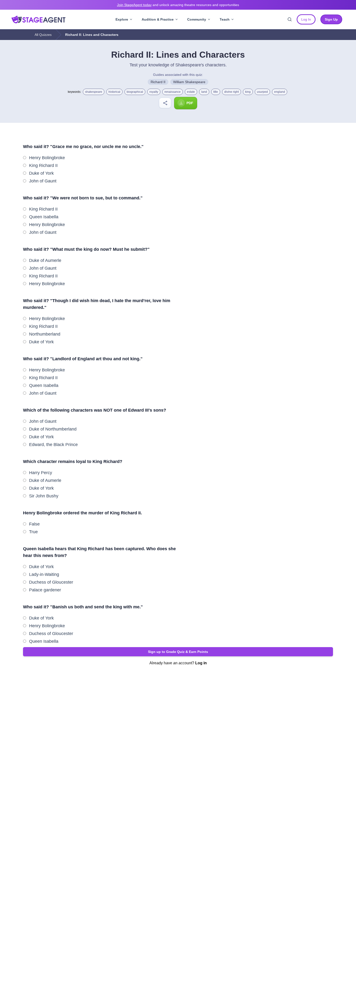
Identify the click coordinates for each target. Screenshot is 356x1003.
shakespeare (93, 92)
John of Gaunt (42, 181)
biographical (135, 92)
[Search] (289, 19)
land (204, 92)
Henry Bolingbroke (47, 157)
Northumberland (44, 334)
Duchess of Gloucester (51, 582)
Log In (306, 19)
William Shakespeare (189, 82)
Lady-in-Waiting (44, 574)
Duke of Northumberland (53, 429)
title (215, 92)
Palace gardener (45, 590)
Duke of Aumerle (45, 260)
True (33, 531)
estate (191, 92)
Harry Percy (40, 472)
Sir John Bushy (43, 496)
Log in (201, 663)
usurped (262, 92)
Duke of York (41, 173)
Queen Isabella (43, 216)
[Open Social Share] (165, 103)
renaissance (172, 92)
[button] (178, 651)
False (34, 524)
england (279, 92)
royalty (153, 92)
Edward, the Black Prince (53, 444)
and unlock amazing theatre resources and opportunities (178, 5)
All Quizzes (43, 35)
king (248, 92)
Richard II (158, 82)
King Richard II (43, 165)
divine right (231, 92)
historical (114, 92)
